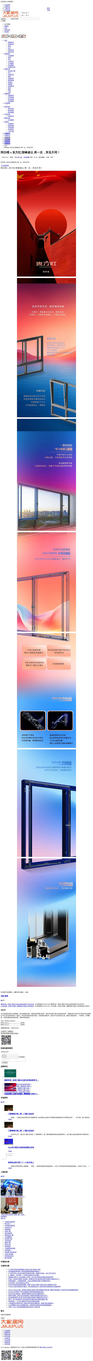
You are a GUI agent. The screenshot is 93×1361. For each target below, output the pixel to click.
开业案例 (11, 65)
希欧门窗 (8, 1242)
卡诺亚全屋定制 (10, 1221)
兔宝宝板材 (8, 1233)
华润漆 (6, 32)
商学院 (6, 122)
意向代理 (11, 52)
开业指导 (11, 129)
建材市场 (7, 118)
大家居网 (7, 140)
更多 (2, 1000)
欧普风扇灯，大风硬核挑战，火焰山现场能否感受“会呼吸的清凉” (30, 1281)
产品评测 (7, 1340)
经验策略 (11, 125)
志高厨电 (8, 1250)
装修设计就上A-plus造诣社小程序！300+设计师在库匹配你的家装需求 (31, 1277)
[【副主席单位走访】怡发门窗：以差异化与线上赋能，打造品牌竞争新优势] (12, 1205)
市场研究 (11, 123)
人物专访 (7, 8)
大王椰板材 (8, 1237)
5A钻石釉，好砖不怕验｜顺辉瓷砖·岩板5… (18, 1086)
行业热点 (7, 134)
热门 (9, 48)
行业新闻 (7, 5)
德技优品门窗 (9, 1235)
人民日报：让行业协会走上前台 (19, 1283)
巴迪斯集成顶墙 (10, 1248)
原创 (9, 46)
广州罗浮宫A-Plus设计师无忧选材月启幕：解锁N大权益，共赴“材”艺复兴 (32, 1273)
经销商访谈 (11, 67)
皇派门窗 (8, 1231)
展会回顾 (11, 112)
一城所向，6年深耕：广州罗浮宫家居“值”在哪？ (24, 1275)
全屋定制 (11, 74)
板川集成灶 (8, 1258)
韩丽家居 (8, 1229)
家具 (9, 88)
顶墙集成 (11, 86)
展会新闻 (11, 110)
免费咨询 (10, 1031)
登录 (48, 8)
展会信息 (7, 106)
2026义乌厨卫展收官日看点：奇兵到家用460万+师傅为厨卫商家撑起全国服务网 (34, 1286)
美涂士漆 (8, 1244)
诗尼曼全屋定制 (10, 1225)
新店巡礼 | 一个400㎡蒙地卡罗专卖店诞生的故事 (24, 1301)
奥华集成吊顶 (9, 1256)
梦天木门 (8, 1223)
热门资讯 (7, 1336)
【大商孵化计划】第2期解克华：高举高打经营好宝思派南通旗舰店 (30, 1305)
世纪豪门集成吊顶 (10, 1252)
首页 (5, 40)
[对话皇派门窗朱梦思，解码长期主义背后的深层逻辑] (12, 1187)
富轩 (5, 28)
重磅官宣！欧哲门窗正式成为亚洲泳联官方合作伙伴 (17, 1004)
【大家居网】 (5, 165)
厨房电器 (11, 80)
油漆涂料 (11, 78)
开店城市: (22, 1057)
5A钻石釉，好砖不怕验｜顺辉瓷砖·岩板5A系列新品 (17, 1006)
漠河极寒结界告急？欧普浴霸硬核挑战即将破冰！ (25, 1271)
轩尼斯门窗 (8, 1239)
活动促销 (11, 99)
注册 (48, 10)
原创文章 (7, 1334)
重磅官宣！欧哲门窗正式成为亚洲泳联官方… (21, 1080)
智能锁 (10, 84)
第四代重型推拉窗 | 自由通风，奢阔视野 (17, 1094)
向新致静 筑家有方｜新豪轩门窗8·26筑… (17, 1088)
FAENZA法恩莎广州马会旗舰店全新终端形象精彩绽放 (26, 1292)
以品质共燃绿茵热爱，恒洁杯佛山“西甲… (17, 1092)
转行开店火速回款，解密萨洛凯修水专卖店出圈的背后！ (27, 1293)
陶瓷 (9, 90)
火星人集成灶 (9, 1254)
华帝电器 (8, 1246)
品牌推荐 (11, 95)
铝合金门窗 (11, 71)
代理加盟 (11, 97)
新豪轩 (6, 26)
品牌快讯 (7, 7)
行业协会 (7, 114)
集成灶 (10, 82)
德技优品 (7, 30)
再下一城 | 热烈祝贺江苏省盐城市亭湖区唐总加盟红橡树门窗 (28, 1299)
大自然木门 (8, 1227)
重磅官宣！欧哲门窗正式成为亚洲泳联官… (18, 1084)
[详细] (10, 1119)
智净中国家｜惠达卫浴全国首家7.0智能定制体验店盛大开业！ (28, 1295)
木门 (9, 73)
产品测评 (11, 63)
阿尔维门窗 (18, 157)
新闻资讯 (11, 42)
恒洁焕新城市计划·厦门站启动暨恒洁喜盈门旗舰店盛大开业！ (28, 1297)
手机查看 (26, 157)
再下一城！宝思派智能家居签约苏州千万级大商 (24, 1307)
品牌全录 (11, 50)
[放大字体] (34, 157)
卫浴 (9, 91)
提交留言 (3, 1031)
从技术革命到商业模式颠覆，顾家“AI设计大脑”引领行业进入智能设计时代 (33, 1284)
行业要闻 (11, 55)
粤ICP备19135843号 (46, 1347)
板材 (9, 76)
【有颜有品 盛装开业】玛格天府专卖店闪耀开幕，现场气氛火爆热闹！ (31, 1303)
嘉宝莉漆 (8, 1240)
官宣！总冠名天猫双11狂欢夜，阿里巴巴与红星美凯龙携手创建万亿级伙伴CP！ (34, 1279)
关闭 (2, 1318)
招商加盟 (7, 93)
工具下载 (11, 131)
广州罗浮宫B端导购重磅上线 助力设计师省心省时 (25, 1269)
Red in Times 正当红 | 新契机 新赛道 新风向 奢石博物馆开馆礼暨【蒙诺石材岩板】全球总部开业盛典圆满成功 (43, 1290)
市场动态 (11, 116)
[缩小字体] (36, 157)
